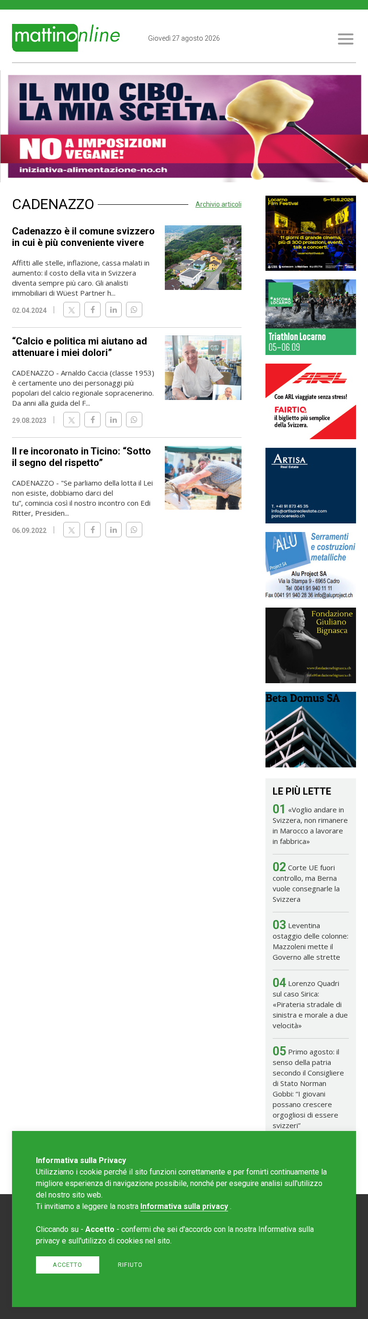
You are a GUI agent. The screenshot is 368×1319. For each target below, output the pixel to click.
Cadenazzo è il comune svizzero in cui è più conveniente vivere (83, 236)
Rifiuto (130, 1264)
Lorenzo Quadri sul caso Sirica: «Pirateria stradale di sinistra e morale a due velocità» (310, 1004)
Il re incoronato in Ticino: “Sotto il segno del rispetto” (81, 456)
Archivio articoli (219, 204)
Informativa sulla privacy (184, 1206)
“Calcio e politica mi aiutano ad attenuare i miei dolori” (79, 346)
